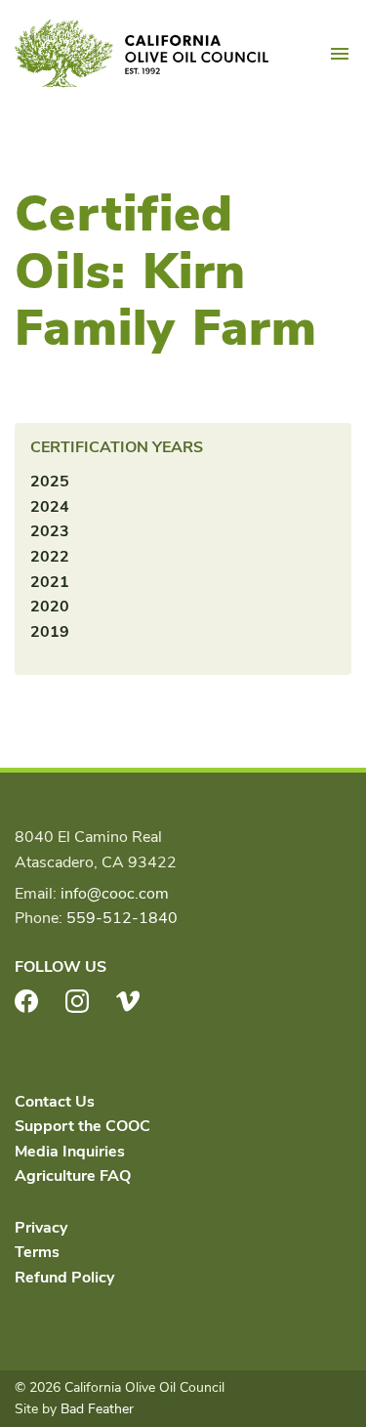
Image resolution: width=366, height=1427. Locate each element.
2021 (49, 582)
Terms (37, 1252)
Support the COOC (82, 1126)
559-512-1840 (122, 918)
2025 (49, 481)
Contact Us (55, 1101)
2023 (49, 531)
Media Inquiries (70, 1151)
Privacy (41, 1227)
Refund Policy (64, 1277)
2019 (49, 632)
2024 (49, 507)
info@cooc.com (115, 893)
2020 (49, 606)
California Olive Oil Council (141, 54)
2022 (49, 556)
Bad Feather (97, 1409)
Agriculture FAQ (73, 1176)
